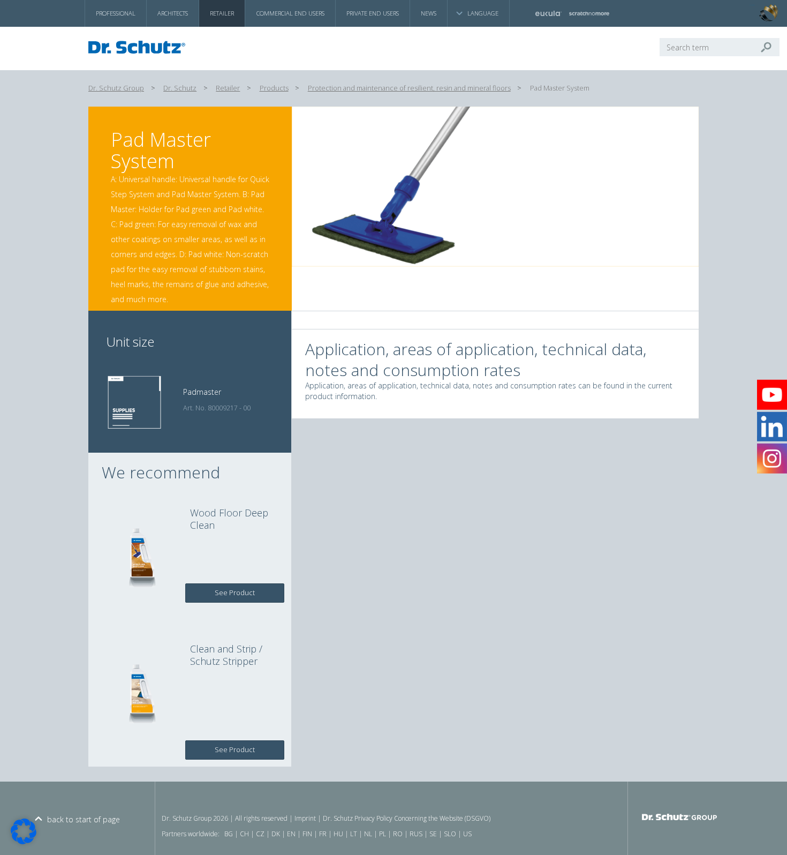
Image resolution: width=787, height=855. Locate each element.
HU (338, 833)
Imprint (305, 818)
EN (291, 833)
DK (275, 833)
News (428, 13)
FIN (307, 833)
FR (323, 833)
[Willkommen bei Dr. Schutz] (139, 47)
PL (382, 833)
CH (244, 833)
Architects (172, 13)
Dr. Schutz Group (116, 88)
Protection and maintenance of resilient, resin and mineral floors (409, 88)
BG (228, 833)
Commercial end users (290, 13)
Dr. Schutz (179, 88)
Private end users (372, 13)
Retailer (222, 13)
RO (398, 833)
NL (368, 833)
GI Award (752, 5)
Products (274, 88)
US (467, 833)
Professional (115, 13)
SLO (450, 833)
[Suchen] (770, 47)
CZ (260, 833)
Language (482, 13)
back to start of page (83, 819)
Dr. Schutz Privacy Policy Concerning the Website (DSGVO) (406, 818)
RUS (416, 833)
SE (433, 833)
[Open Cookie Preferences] (23, 841)
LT (353, 833)
